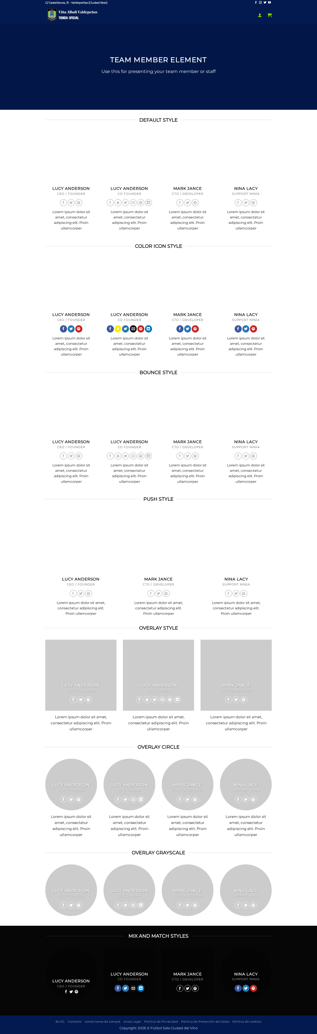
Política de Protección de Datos (205, 1021)
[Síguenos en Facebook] (255, 2)
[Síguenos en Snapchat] (118, 202)
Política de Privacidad (161, 1021)
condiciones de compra (103, 1021)
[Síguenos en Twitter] (265, 2)
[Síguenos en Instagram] (260, 2)
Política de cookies (246, 1021)
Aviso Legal (132, 1021)
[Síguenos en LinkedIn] (148, 202)
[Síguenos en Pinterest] (78, 202)
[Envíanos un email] (133, 202)
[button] (260, 15)
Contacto (75, 1021)
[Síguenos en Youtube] (269, 2)
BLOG (60, 1021)
